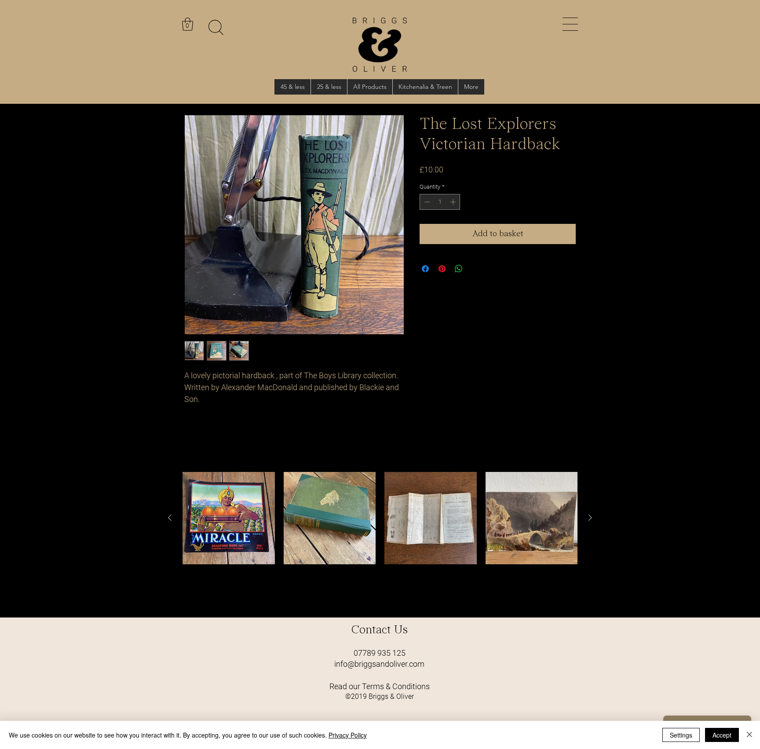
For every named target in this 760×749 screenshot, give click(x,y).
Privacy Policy (348, 735)
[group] (380, 540)
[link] (187, 24)
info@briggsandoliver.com (379, 664)
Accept (721, 735)
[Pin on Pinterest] (442, 268)
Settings (681, 735)
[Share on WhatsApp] (458, 268)
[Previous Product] (169, 517)
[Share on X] (475, 268)
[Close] (749, 735)
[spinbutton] (440, 201)
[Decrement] (426, 201)
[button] (570, 24)
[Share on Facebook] (425, 268)
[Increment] (454, 201)
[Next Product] (590, 517)
